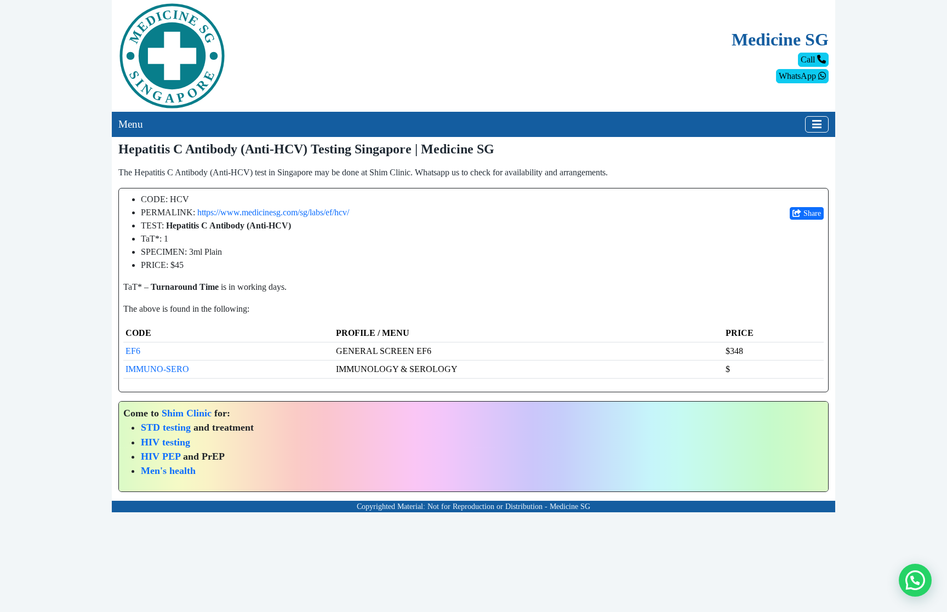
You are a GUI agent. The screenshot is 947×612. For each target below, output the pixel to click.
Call (809, 59)
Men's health (168, 470)
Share (811, 213)
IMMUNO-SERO (157, 369)
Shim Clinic (187, 413)
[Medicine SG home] (172, 55)
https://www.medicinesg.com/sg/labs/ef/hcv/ (273, 212)
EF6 (132, 351)
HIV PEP (160, 456)
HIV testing (165, 442)
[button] (915, 580)
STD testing (166, 427)
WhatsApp (798, 76)
